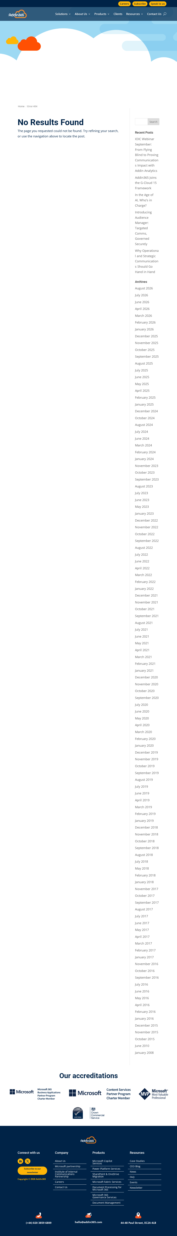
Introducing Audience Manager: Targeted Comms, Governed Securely (143, 228)
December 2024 (146, 411)
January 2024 (144, 459)
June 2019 (142, 793)
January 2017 (144, 957)
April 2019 (142, 800)
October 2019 (145, 766)
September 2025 (147, 356)
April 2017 (142, 937)
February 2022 (145, 582)
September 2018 (147, 848)
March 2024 (143, 445)
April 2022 (142, 568)
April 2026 (142, 309)
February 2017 (145, 950)
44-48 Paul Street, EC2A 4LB (138, 1222)
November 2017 (146, 889)
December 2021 (146, 595)
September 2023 (147, 479)
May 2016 (142, 998)
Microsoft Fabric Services (106, 1182)
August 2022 (144, 548)
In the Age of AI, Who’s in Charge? (144, 200)
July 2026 (141, 295)
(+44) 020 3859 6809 (39, 1222)
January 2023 (144, 513)
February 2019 (145, 814)
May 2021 (142, 643)
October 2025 (145, 350)
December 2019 (146, 752)
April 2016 (142, 1005)
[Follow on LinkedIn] (20, 1161)
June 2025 (142, 377)
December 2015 (146, 1025)
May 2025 (142, 384)
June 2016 (142, 991)
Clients (118, 14)
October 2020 (145, 691)
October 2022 (145, 534)
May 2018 (142, 868)
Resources (133, 14)
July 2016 (141, 984)
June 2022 (142, 561)
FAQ (132, 1177)
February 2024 (145, 452)
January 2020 (144, 745)
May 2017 (142, 930)
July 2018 (141, 861)
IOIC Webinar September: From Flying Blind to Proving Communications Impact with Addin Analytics (146, 155)
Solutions (61, 14)
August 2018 (144, 855)
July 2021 (141, 629)
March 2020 (143, 732)
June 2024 (142, 438)
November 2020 (146, 684)
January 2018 (144, 882)
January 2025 (144, 404)
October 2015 (145, 1039)
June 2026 (142, 302)
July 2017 (141, 916)
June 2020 (142, 711)
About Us (81, 14)
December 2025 (146, 336)
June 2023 (142, 500)
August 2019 (144, 780)
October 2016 (145, 971)
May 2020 (142, 718)
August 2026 (144, 288)
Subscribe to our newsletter (32, 1170)
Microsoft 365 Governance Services (104, 1196)
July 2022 (141, 554)
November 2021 (146, 602)
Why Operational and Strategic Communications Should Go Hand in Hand (147, 261)
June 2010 (142, 1046)
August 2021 (144, 623)
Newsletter (136, 1188)
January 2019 (144, 821)
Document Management (107, 1203)
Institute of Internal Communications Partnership (66, 1174)
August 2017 (144, 909)
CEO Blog (135, 1166)
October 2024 (145, 418)
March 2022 (143, 575)
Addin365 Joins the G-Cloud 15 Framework (146, 182)
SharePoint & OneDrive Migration (105, 1175)
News (133, 1172)
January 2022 (144, 589)
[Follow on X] (27, 1161)
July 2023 (141, 493)
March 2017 (143, 943)
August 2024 (144, 425)
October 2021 (145, 609)
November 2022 (146, 527)
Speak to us (158, 3)
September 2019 (147, 773)
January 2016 (144, 1018)
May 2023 (142, 507)
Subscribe (140, 3)
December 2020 (146, 677)
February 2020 (145, 739)
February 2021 (145, 664)
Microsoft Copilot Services (102, 1162)
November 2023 (146, 466)
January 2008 (144, 1053)
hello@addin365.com (88, 1222)
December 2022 (146, 520)
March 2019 (143, 807)
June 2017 (142, 923)
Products (100, 14)
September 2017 (147, 902)
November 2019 (146, 759)
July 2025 (141, 370)
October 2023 (145, 472)
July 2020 (141, 705)
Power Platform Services (106, 1169)
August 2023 (144, 486)
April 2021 (142, 650)
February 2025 (145, 397)
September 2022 (147, 541)
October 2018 (145, 841)
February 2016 (145, 1012)
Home (21, 106)
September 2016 (147, 977)
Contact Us (154, 14)
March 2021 (143, 657)
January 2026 (144, 329)
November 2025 (146, 343)
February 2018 (145, 875)
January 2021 (144, 670)
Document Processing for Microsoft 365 (107, 1188)
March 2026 (143, 316)
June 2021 (142, 636)
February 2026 (145, 322)
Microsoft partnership (67, 1166)
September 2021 (147, 616)
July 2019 (141, 786)
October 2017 (145, 896)
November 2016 (146, 964)
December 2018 (146, 827)
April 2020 (142, 725)
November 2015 (146, 1032)
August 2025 (144, 363)
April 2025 (142, 391)
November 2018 (146, 834)
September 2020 (147, 698)
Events (133, 1182)
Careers (124, 3)
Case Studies (137, 1161)
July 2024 (141, 432)
